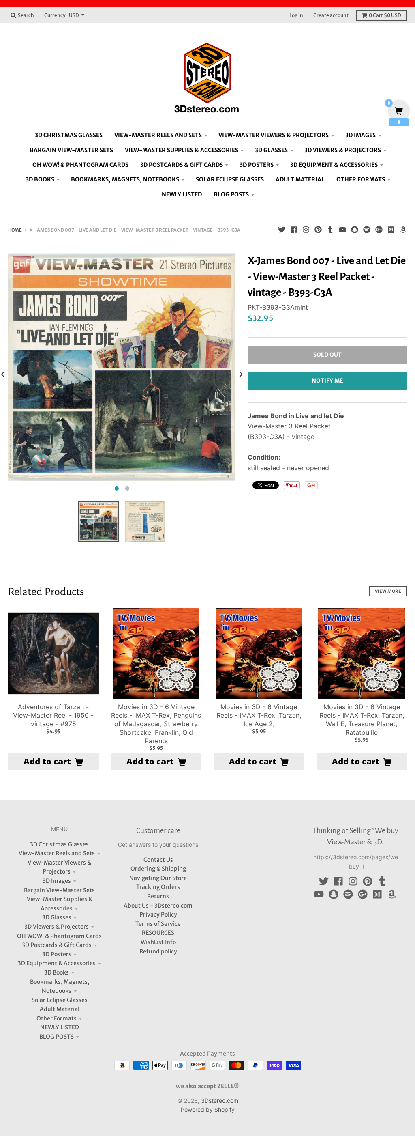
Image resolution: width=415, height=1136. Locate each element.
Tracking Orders (158, 887)
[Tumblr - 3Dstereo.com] (330, 229)
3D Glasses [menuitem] (271, 150)
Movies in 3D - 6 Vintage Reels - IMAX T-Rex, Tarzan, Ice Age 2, (258, 715)
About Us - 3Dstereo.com (158, 905)
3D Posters (56, 954)
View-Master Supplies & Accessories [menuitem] (181, 150)
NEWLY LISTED (59, 1027)
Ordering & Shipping (158, 868)
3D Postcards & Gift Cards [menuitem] (181, 164)
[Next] (240, 374)
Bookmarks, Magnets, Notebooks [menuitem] (125, 179)
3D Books (56, 972)
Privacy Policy (158, 914)
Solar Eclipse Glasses (60, 1000)
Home (15, 230)
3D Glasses (56, 917)
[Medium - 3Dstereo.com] (391, 229)
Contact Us (158, 859)
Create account (331, 15)
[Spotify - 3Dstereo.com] (366, 229)
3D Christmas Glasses (59, 844)
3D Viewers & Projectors (56, 926)
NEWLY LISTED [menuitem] (182, 194)
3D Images (57, 880)
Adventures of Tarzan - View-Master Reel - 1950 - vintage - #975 (53, 715)
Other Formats (56, 1018)
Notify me (327, 380)
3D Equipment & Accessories (57, 963)
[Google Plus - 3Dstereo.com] (379, 229)
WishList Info (158, 942)
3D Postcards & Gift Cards (57, 945)
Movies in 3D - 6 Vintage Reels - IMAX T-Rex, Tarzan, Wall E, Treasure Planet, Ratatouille (361, 719)
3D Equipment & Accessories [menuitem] (334, 164)
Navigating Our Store (158, 878)
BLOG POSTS (56, 1036)
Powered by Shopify (208, 1109)
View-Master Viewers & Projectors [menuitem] (273, 135)
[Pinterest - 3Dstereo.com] (318, 229)
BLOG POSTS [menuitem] (231, 194)
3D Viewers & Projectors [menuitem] (342, 150)
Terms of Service (158, 923)
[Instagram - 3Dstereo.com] (306, 229)
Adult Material (59, 1009)
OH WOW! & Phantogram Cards (59, 936)
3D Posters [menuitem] (257, 164)
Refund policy (158, 951)
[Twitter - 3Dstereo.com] (281, 229)
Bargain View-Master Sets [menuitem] (71, 150)
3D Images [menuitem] (360, 135)
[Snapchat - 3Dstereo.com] (354, 229)
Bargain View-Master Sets (59, 890)
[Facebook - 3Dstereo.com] (293, 229)
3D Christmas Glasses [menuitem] (69, 135)
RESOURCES (158, 932)
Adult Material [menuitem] (300, 179)
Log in (296, 15)
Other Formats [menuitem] (360, 179)
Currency (55, 15)
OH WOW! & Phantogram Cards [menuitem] (80, 164)
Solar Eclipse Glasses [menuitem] (230, 179)
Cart (385, 15)
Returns (158, 896)
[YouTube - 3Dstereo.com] (342, 229)
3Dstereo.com (219, 1100)
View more (388, 591)
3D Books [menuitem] (40, 179)
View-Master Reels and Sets (57, 853)
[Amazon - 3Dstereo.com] (403, 229)
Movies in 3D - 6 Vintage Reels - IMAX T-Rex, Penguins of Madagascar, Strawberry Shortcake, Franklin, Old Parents (156, 723)
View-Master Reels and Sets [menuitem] (158, 135)
